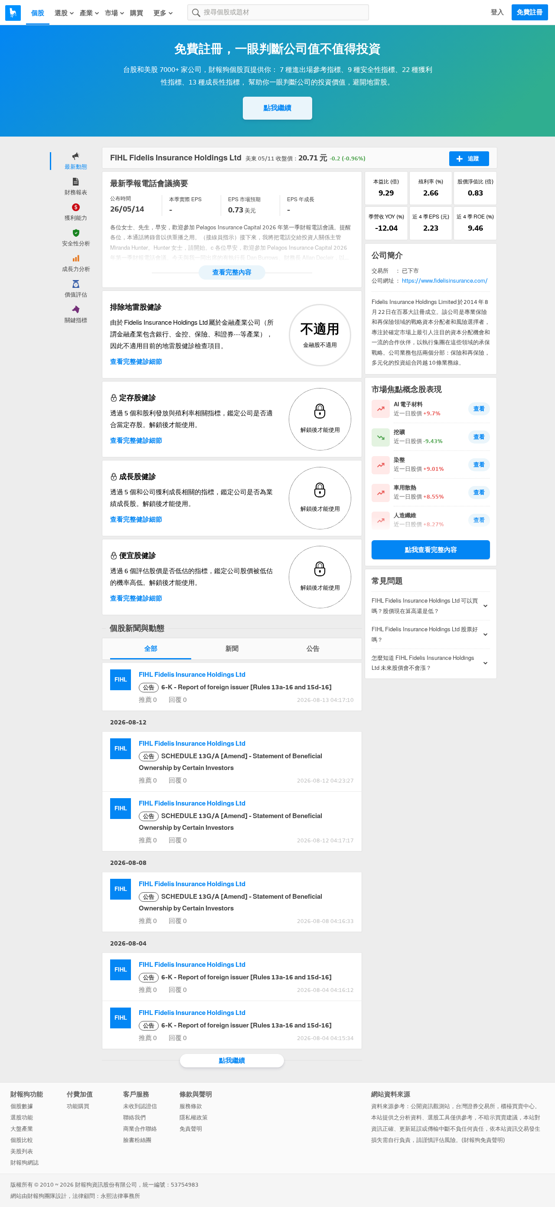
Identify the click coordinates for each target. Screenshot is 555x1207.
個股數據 (21, 1106)
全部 (150, 648)
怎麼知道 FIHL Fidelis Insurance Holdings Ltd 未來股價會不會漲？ (423, 663)
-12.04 (386, 228)
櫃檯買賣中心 (518, 1106)
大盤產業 (21, 1128)
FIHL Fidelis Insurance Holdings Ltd (192, 675)
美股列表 (21, 1151)
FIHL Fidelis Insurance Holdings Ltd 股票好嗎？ (425, 634)
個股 (37, 13)
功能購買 (78, 1106)
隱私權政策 (194, 1117)
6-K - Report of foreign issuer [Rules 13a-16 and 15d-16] (237, 687)
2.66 (430, 193)
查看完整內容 (231, 272)
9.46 (475, 228)
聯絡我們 (134, 1117)
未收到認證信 (140, 1106)
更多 (159, 13)
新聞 (231, 648)
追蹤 (473, 158)
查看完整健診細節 (136, 361)
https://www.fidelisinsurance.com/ (445, 280)
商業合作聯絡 (140, 1128)
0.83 (475, 193)
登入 (497, 12)
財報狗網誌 (24, 1162)
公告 (313, 648)
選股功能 (21, 1117)
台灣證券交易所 (475, 1106)
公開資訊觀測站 (430, 1106)
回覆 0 (178, 700)
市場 (111, 13)
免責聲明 (191, 1128)
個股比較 (21, 1140)
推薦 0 (148, 700)
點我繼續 (277, 108)
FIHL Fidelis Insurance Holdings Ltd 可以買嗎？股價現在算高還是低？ (425, 605)
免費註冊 (530, 12)
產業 (86, 13)
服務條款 (191, 1106)
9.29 (386, 193)
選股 (61, 13)
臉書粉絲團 (137, 1140)
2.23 (430, 228)
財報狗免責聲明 (483, 1140)
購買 (136, 13)
